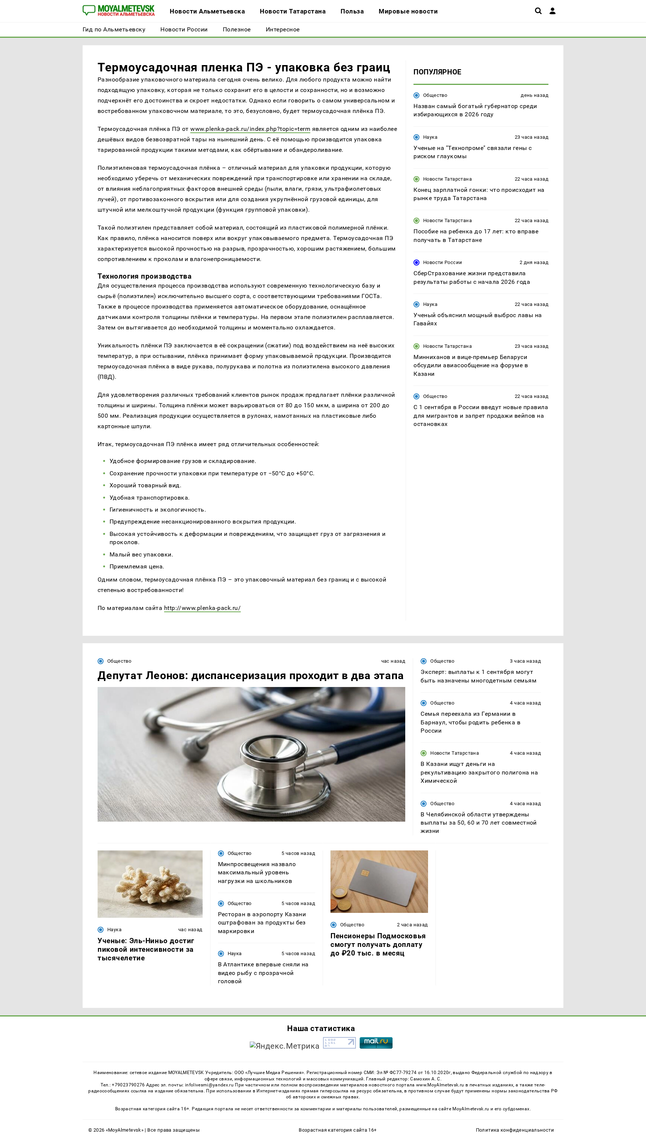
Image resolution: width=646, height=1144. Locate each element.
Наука (430, 137)
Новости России (442, 262)
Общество (435, 95)
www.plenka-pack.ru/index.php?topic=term (250, 128)
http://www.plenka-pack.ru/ (202, 607)
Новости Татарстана (447, 179)
